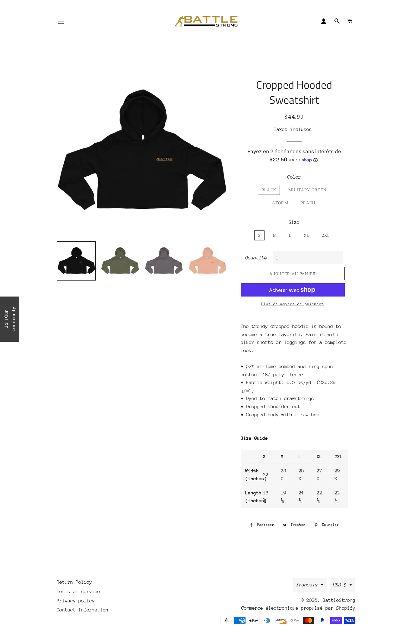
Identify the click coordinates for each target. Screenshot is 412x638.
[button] (9, 319)
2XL (326, 235)
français (307, 585)
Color (294, 177)
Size (294, 222)
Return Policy (74, 582)
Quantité (256, 258)
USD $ (340, 585)
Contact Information (82, 610)
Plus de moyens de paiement (292, 304)
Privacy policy (76, 601)
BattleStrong (339, 600)
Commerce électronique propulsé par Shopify (298, 608)
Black (269, 189)
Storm (280, 202)
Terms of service (78, 591)
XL (307, 235)
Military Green (307, 189)
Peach (308, 202)
